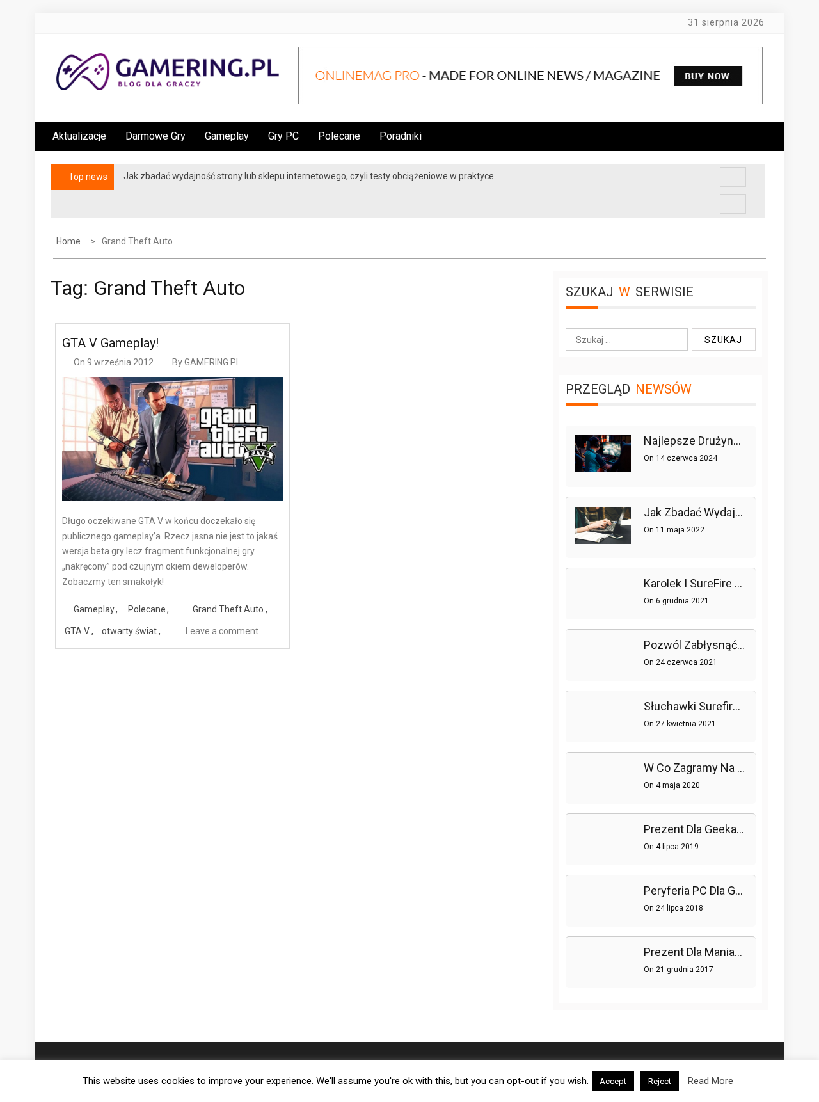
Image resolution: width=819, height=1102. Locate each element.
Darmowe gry (155, 136)
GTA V (77, 631)
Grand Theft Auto (228, 609)
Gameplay (227, 136)
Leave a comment (222, 631)
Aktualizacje (79, 136)
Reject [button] (659, 1081)
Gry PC (283, 136)
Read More (710, 1081)
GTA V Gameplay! (110, 343)
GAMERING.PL (212, 362)
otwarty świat (129, 631)
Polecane (339, 136)
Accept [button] (613, 1081)
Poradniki (400, 136)
